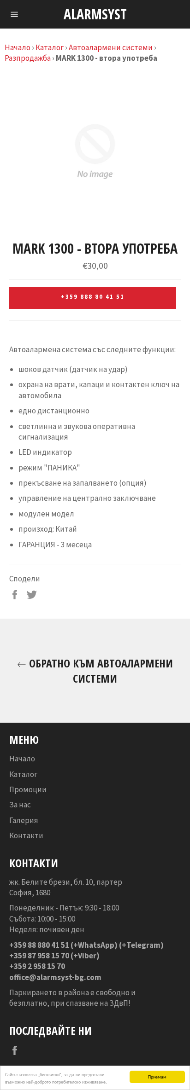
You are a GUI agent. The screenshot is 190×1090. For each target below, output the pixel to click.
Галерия (23, 820)
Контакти (26, 835)
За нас (20, 805)
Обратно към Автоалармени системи (99, 670)
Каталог (50, 47)
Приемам (157, 1076)
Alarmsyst (95, 14)
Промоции (28, 789)
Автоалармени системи (111, 47)
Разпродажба (28, 58)
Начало (17, 47)
